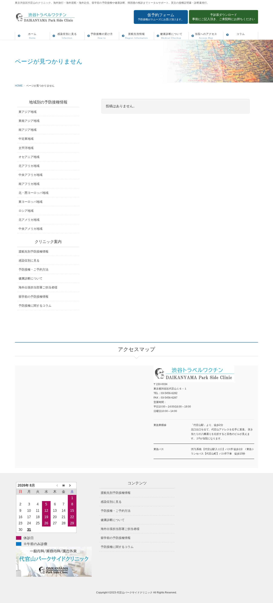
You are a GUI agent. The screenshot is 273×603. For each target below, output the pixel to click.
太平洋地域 (26, 148)
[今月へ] (63, 485)
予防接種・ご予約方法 (33, 269)
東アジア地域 (27, 111)
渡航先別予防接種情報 (33, 251)
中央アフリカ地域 (30, 174)
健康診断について (30, 278)
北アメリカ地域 (29, 219)
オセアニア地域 (29, 157)
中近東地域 (26, 138)
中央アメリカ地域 (30, 228)
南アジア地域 (27, 129)
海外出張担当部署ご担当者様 (38, 287)
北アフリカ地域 (29, 166)
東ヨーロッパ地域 (30, 201)
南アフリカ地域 (29, 183)
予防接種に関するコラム (35, 305)
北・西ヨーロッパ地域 (33, 192)
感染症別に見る (29, 260)
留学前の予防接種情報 (33, 296)
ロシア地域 (26, 210)
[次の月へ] (72, 485)
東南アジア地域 (29, 120)
